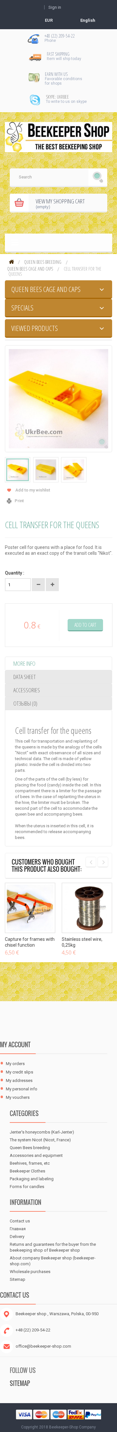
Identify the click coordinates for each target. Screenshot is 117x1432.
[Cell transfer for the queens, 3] (73, 469)
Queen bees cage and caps (30, 269)
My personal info (21, 1088)
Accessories (26, 690)
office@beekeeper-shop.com (43, 1346)
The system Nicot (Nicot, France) (40, 1139)
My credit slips (19, 1072)
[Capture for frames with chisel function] (30, 908)
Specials (22, 307)
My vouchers (18, 1097)
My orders (15, 1063)
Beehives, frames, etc (30, 1163)
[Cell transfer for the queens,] (17, 469)
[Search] (97, 177)
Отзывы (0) (25, 703)
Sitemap (17, 1279)
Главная (18, 1228)
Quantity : (14, 573)
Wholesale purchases (30, 1271)
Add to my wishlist (32, 490)
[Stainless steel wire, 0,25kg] (87, 908)
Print (19, 500)
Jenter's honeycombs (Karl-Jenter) (42, 1132)
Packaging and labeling (32, 1178)
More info (24, 663)
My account (15, 1044)
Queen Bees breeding (42, 262)
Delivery (17, 1236)
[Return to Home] (11, 262)
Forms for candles (27, 1186)
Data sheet (24, 677)
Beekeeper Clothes (27, 1171)
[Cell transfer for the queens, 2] (45, 469)
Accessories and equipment (36, 1155)
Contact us (20, 1221)
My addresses (19, 1080)
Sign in (54, 7)
